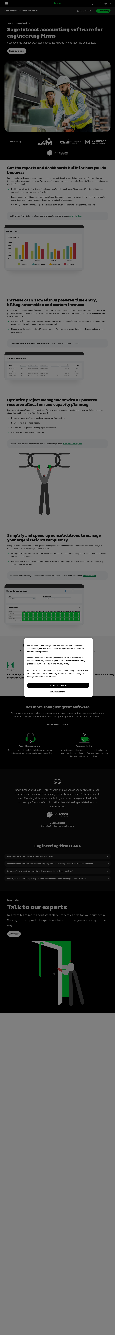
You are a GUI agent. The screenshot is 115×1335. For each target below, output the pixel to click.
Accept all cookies (58, 685)
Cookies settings (57, 692)
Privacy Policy (62, 663)
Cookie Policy (46, 663)
